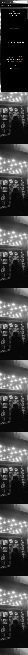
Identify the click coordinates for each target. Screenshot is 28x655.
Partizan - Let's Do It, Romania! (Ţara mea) (14, 13)
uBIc (22, 59)
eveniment (13, 61)
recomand (11, 63)
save (16, 63)
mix (17, 61)
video (18, 63)
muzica (20, 61)
